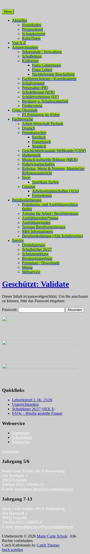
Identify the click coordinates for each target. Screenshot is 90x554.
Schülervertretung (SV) (40, 97)
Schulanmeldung (35, 254)
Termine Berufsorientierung (44, 227)
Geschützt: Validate (35, 283)
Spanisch (39, 146)
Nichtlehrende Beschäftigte (53, 74)
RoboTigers (31, 38)
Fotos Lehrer (42, 70)
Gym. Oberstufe (25, 110)
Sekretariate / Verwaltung (42, 52)
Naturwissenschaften (38, 164)
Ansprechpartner (25, 47)
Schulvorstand (33, 83)
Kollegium (30, 61)
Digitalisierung (33, 245)
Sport (26, 177)
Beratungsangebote (37, 258)
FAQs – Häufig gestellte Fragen (37, 413)
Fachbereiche (22, 119)
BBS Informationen (37, 231)
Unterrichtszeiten (25, 404)
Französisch (41, 141)
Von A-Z (19, 43)
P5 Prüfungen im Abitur (41, 115)
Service (18, 240)
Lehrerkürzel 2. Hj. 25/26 (32, 400)
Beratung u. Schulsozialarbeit (45, 101)
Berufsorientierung (27, 200)
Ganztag (28, 186)
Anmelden (10, 451)
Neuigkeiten (31, 25)
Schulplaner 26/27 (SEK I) (33, 409)
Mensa (27, 267)
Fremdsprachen (34, 133)
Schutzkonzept (33, 34)
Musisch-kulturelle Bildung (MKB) (50, 159)
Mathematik (31, 155)
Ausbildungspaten (36, 222)
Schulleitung (32, 56)
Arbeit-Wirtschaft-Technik (42, 124)
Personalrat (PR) (35, 88)
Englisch (39, 137)
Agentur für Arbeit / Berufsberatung (50, 213)
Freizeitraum (42, 195)
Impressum (20, 433)
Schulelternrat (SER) (38, 92)
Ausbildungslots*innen (40, 218)
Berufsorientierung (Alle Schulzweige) (52, 236)
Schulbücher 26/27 (37, 249)
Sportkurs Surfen (45, 182)
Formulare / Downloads (41, 263)
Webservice (31, 272)
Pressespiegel (32, 29)
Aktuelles (19, 20)
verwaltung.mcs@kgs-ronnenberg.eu (43, 489)
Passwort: (10, 309)
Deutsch (28, 128)
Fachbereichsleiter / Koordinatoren (49, 79)
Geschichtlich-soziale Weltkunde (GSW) (54, 150)
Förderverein (32, 106)
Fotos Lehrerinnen (46, 65)
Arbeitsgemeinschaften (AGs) (55, 191)
